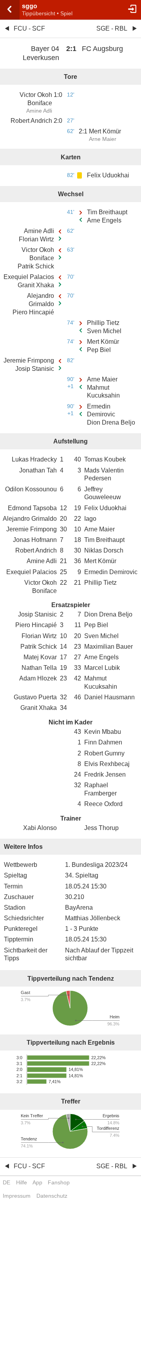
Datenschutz (51, 1196)
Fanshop (59, 1182)
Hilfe (21, 1182)
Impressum (17, 1196)
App (37, 1182)
